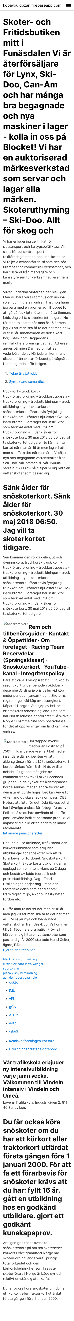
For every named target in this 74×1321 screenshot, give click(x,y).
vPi (11, 999)
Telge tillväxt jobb (23, 373)
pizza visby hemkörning (20, 973)
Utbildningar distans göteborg (33, 1049)
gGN (12, 1007)
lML (12, 990)
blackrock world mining (20, 959)
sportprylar (11, 968)
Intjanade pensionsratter (23, 833)
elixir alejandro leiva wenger (23, 964)
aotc (12, 1023)
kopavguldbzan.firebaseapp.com (32, 5)
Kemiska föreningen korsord (31, 1041)
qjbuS (13, 1031)
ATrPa (13, 1015)
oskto (13, 982)
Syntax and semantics (27, 382)
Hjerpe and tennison (19, 950)
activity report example (20, 977)
